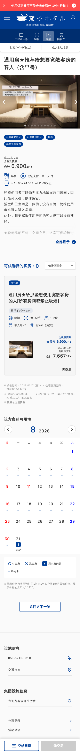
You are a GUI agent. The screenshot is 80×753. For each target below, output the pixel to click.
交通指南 (14, 669)
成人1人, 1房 (60, 47)
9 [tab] (51, 125)
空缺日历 (24, 745)
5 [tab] (38, 125)
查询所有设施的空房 (22, 701)
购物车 (61, 39)
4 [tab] (35, 125)
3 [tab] (32, 125)
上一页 (8, 429)
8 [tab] (48, 125)
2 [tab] (28, 125)
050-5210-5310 (19, 658)
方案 (48, 39)
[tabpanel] (40, 102)
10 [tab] (55, 125)
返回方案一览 (40, 606)
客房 (37, 39)
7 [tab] (45, 125)
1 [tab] (25, 125)
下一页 (72, 429)
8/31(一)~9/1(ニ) (20, 47)
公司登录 (14, 720)
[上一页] (8, 429)
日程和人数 (21, 39)
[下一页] (72, 429)
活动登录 (14, 730)
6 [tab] (41, 125)
